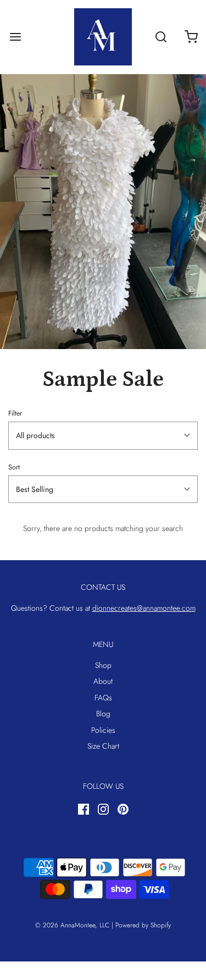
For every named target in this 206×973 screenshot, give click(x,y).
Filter (15, 413)
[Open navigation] (15, 37)
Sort (14, 467)
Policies (103, 730)
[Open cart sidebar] (191, 37)
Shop (103, 665)
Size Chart (103, 745)
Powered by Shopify (143, 925)
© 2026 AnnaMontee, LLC (72, 925)
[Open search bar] (161, 37)
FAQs (103, 697)
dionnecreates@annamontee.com (144, 607)
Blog (103, 713)
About (103, 681)
